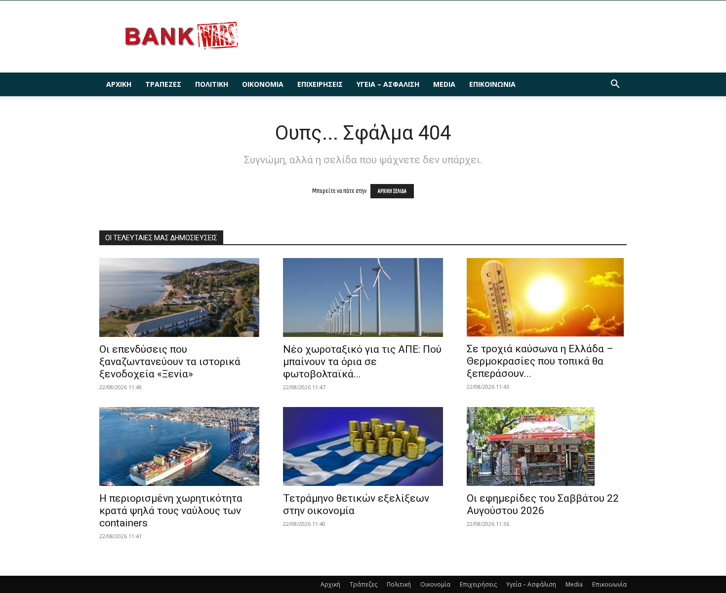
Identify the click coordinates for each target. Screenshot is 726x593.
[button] (615, 85)
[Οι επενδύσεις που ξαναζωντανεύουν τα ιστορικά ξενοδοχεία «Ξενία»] (179, 297)
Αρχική (118, 84)
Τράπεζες (163, 84)
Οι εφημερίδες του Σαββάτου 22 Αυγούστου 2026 (543, 504)
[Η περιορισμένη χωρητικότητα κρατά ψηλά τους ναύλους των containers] (179, 446)
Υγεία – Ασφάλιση (388, 84)
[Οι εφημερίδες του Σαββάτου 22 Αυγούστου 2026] (547, 446)
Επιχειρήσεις (320, 84)
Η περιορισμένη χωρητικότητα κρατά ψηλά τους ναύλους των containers (170, 510)
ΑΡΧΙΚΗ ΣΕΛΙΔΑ (392, 191)
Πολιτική (211, 84)
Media (444, 84)
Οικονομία (262, 84)
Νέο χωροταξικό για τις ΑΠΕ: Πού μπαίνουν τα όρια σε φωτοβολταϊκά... (362, 361)
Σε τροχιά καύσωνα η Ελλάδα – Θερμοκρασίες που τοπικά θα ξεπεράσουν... (540, 361)
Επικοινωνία (492, 84)
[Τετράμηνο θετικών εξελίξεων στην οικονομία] (363, 446)
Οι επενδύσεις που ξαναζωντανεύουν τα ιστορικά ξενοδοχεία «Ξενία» (170, 361)
